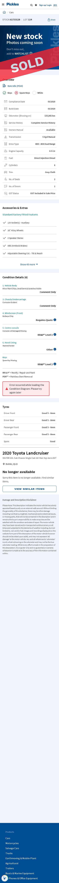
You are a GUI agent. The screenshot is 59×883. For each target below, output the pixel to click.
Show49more (27, 264)
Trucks (9, 853)
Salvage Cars (12, 848)
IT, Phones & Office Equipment (22, 878)
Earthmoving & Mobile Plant (21, 858)
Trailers (10, 868)
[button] (36, 5)
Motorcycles (12, 843)
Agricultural (12, 863)
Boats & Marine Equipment (20, 873)
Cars (8, 838)
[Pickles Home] (4, 12)
